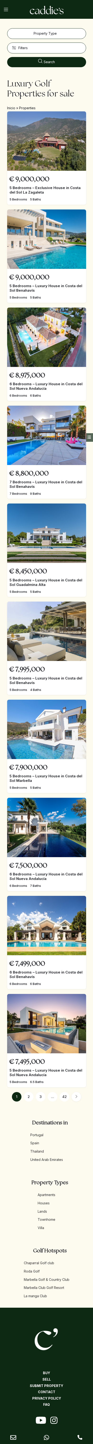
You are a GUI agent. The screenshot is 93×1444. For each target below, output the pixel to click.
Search (49, 62)
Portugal (36, 1135)
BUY (46, 1373)
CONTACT (46, 1392)
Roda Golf (32, 1271)
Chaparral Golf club (39, 1263)
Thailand (37, 1151)
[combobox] (46, 33)
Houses (44, 1203)
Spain (34, 1143)
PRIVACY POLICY (46, 1398)
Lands (42, 1211)
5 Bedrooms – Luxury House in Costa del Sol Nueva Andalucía (46, 1072)
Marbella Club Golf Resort (44, 1288)
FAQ (46, 1404)
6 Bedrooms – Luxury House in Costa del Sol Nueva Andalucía (46, 386)
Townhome (46, 1219)
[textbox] (46, 34)
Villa (41, 1228)
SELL (46, 1379)
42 (64, 1097)
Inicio (11, 108)
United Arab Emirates (46, 1160)
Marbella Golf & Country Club (46, 1280)
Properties (27, 108)
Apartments (46, 1195)
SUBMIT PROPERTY (46, 1386)
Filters (23, 48)
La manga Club (35, 1296)
